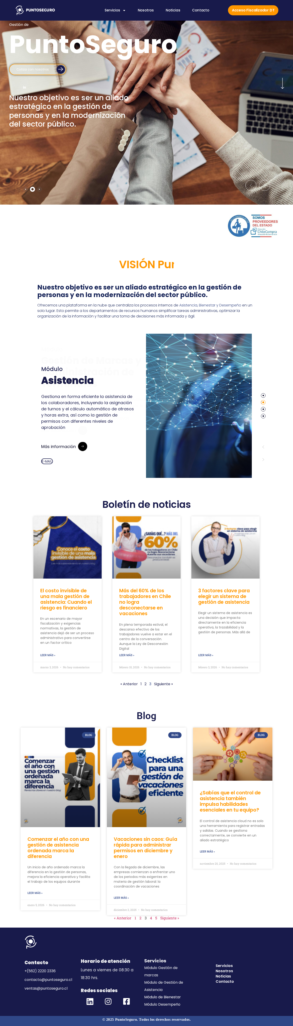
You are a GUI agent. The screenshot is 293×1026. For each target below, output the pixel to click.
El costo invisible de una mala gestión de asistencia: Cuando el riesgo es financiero (66, 599)
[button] (250, 185)
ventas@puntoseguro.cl (46, 988)
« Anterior (129, 684)
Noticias (173, 10)
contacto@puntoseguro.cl (48, 979)
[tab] (25, 189)
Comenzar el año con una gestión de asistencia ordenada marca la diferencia (58, 848)
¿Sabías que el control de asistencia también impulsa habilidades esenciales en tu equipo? (230, 801)
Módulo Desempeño (162, 1004)
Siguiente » (169, 917)
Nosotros (146, 10)
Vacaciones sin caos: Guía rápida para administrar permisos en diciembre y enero (145, 848)
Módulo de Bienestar (162, 997)
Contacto (200, 10)
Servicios (112, 10)
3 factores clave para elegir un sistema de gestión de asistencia (224, 596)
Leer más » (47, 655)
